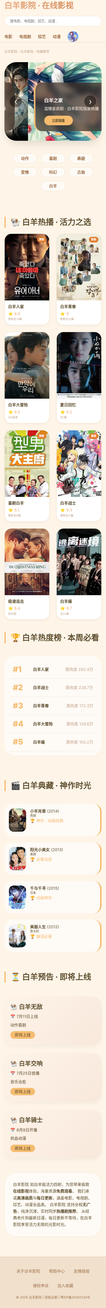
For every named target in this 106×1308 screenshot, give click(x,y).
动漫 (57, 36)
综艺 (42, 36)
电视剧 (25, 36)
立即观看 (35, 121)
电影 (8, 36)
